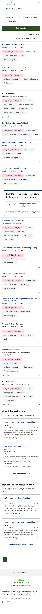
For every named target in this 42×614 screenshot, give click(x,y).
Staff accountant (8, 382)
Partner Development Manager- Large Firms (18, 68)
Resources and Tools (19, 573)
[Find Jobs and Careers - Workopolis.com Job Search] (10, 3)
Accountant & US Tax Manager (13, 220)
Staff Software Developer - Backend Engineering (19, 248)
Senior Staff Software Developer (14, 273)
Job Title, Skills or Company (12, 8)
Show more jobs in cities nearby (21, 545)
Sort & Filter (33, 34)
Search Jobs (21, 28)
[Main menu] (39, 3)
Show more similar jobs (21, 473)
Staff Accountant (8, 94)
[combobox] (21, 12)
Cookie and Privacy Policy (29, 213)
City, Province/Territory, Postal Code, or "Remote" (19, 17)
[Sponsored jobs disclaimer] (39, 38)
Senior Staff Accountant (10, 350)
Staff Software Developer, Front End (15, 45)
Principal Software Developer (12, 324)
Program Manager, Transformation (16, 446)
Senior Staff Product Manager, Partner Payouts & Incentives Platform (19, 300)
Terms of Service (26, 595)
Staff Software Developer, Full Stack (15, 123)
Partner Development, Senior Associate (16, 143)
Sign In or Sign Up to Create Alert (24, 204)
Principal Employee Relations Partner (15, 168)
